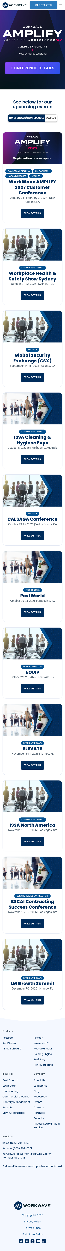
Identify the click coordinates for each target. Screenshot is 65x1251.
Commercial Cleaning (16, 1096)
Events (38, 1102)
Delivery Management (16, 1102)
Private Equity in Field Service (47, 1125)
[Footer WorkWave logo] (32, 1206)
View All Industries (14, 1113)
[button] (60, 5)
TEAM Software (12, 1048)
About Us (39, 1080)
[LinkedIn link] (44, 1241)
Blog (36, 1091)
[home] (15, 5)
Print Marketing (43, 1065)
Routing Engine (43, 1054)
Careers (39, 1107)
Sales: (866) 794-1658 (16, 1143)
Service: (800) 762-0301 (17, 1148)
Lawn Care (9, 1086)
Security (8, 1107)
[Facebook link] (21, 1241)
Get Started (43, 5)
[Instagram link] (32, 1241)
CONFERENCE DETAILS (32, 68)
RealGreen (9, 1043)
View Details (32, 213)
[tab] (26, 117)
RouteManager (43, 1048)
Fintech (38, 1038)
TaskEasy (39, 1059)
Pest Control (10, 1080)
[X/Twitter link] (27, 1241)
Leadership (40, 1086)
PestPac (8, 1038)
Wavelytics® (41, 1043)
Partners (39, 1113)
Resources (40, 1096)
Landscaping (10, 1091)
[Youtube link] (38, 1241)
